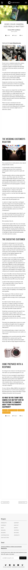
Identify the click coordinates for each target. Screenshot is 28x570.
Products (3, 522)
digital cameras (12, 410)
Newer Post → (22, 502)
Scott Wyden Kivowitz (15, 43)
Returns (16, 532)
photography (6, 412)
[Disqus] (14, 439)
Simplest (9, 567)
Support (16, 522)
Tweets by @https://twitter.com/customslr (11, 546)
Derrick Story (5, 336)
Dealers (3, 530)
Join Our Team (5, 537)
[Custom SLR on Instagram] (14, 565)
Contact (16, 525)
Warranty (17, 535)
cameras (5, 410)
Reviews (3, 532)
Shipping (16, 530)
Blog (2, 527)
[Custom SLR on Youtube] (18, 565)
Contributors (5, 535)
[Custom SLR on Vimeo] (22, 565)
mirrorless (21, 410)
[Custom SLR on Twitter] (5, 565)
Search (16, 527)
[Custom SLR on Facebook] (10, 565)
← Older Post (5, 502)
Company (3, 525)
